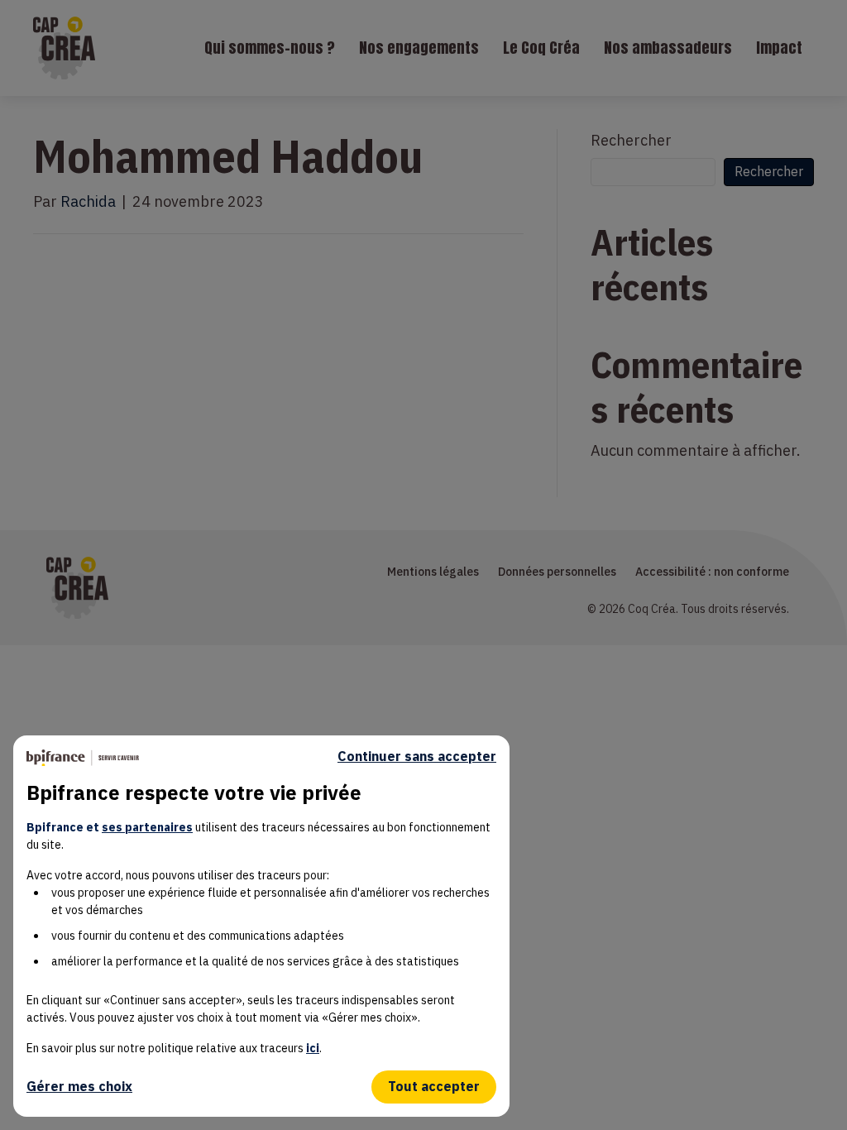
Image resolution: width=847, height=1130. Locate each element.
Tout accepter (434, 1086)
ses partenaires (147, 827)
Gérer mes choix (79, 1086)
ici (312, 1048)
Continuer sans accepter (416, 756)
